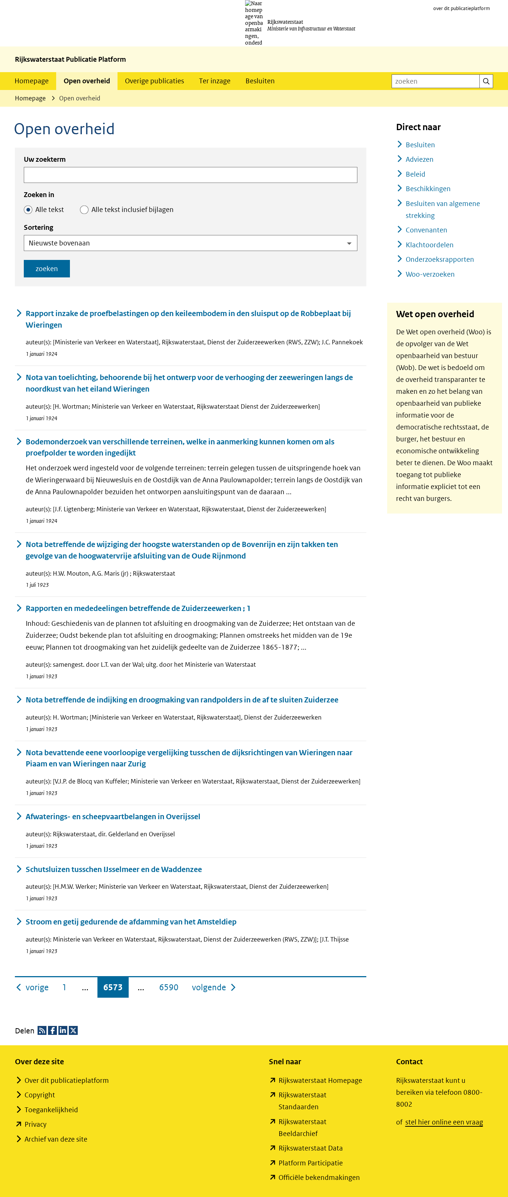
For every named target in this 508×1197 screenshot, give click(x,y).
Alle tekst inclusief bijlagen (132, 209)
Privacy (35, 1124)
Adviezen (420, 159)
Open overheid (87, 81)
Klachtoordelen (430, 245)
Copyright (40, 1095)
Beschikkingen (428, 188)
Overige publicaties (154, 81)
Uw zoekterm (45, 159)
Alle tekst (49, 209)
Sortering (38, 227)
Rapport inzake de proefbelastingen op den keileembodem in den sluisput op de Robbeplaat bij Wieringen (188, 319)
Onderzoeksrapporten (440, 259)
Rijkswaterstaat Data (311, 1148)
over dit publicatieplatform (461, 8)
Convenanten (426, 230)
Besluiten (260, 81)
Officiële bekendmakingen (319, 1177)
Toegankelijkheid (51, 1110)
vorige (38, 987)
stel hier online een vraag (444, 1122)
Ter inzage (215, 81)
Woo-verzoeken (430, 274)
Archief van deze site (56, 1139)
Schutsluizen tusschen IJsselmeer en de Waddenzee (114, 869)
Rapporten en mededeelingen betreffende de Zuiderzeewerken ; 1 (138, 608)
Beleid (415, 174)
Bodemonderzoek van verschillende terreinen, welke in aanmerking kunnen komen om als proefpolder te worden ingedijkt (180, 447)
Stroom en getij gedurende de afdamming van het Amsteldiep (131, 922)
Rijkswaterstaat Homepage (320, 1080)
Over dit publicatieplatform (67, 1080)
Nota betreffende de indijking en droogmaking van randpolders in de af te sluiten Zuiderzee (182, 700)
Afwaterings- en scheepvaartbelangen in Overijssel (113, 816)
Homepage (32, 81)
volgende (214, 987)
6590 (169, 987)
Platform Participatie (311, 1163)
